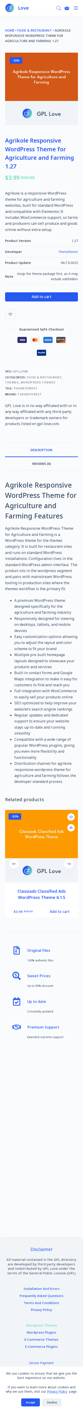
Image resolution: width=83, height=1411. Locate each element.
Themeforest (68, 252)
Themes (12, 382)
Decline (52, 1402)
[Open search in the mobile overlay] (58, 7)
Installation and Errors (41, 1289)
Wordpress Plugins (41, 1332)
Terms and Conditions (41, 1303)
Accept (30, 1402)
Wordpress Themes (38, 382)
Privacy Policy (57, 1391)
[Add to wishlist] (10, 314)
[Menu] (76, 8)
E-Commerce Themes (41, 1340)
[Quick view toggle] (70, 827)
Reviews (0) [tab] (41, 463)
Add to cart (41, 296)
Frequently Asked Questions (41, 1296)
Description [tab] (41, 450)
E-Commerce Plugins (41, 1347)
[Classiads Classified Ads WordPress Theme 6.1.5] (41, 846)
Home (9, 30)
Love (23, 8)
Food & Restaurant (34, 30)
